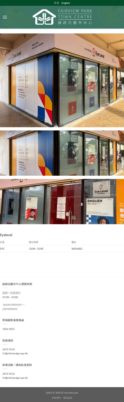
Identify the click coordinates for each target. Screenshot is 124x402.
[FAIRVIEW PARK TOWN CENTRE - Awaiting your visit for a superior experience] (62, 17)
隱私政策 (67, 397)
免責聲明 (57, 397)
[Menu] (4, 17)
